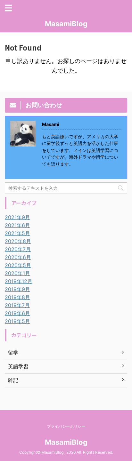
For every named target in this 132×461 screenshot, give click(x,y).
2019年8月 (17, 297)
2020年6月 (18, 257)
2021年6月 (17, 225)
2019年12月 (18, 281)
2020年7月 (18, 249)
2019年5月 (17, 321)
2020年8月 (18, 241)
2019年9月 (17, 289)
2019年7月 (17, 305)
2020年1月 (17, 273)
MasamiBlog (66, 24)
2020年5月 (18, 265)
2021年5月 (17, 233)
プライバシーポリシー (66, 426)
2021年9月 (17, 217)
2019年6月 (17, 313)
